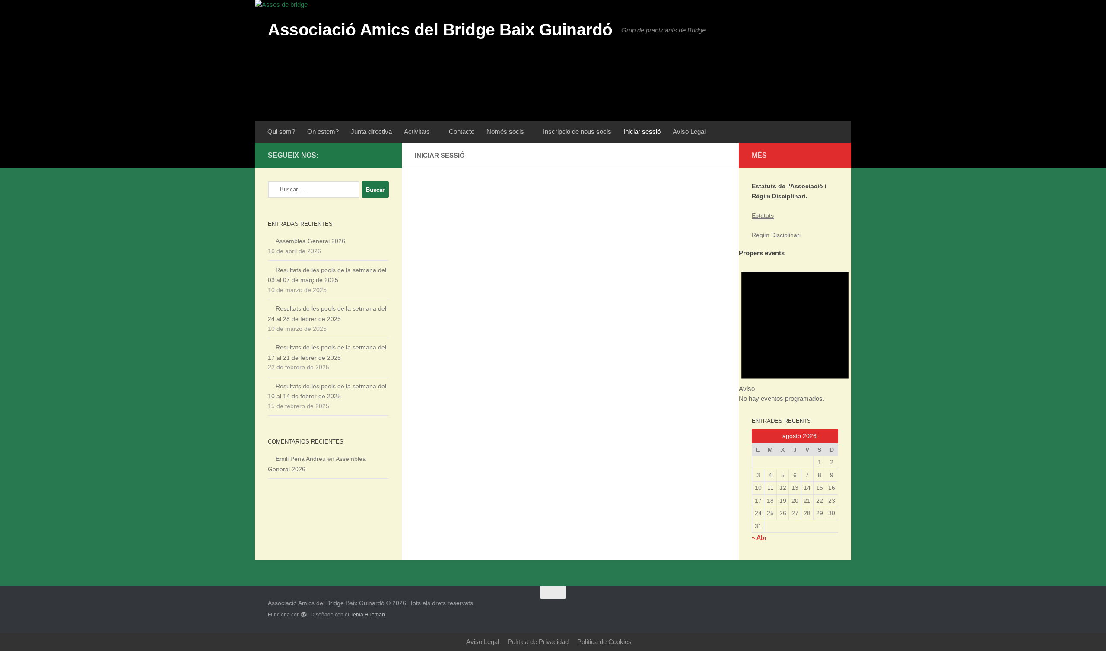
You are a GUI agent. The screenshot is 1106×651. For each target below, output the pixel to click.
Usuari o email (497, 193)
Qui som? (281, 131)
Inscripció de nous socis (577, 131)
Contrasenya (495, 232)
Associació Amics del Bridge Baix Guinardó (440, 29)
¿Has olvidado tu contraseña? (570, 307)
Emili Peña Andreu (301, 458)
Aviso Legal (689, 131)
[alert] (795, 330)
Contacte (461, 131)
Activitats (417, 131)
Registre (621, 282)
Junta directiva (371, 131)
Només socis (505, 131)
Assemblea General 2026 (310, 241)
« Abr (759, 537)
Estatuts (763, 215)
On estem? (323, 131)
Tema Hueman (367, 615)
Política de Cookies (604, 641)
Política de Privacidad (538, 641)
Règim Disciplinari (776, 235)
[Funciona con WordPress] (303, 614)
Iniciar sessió (642, 131)
